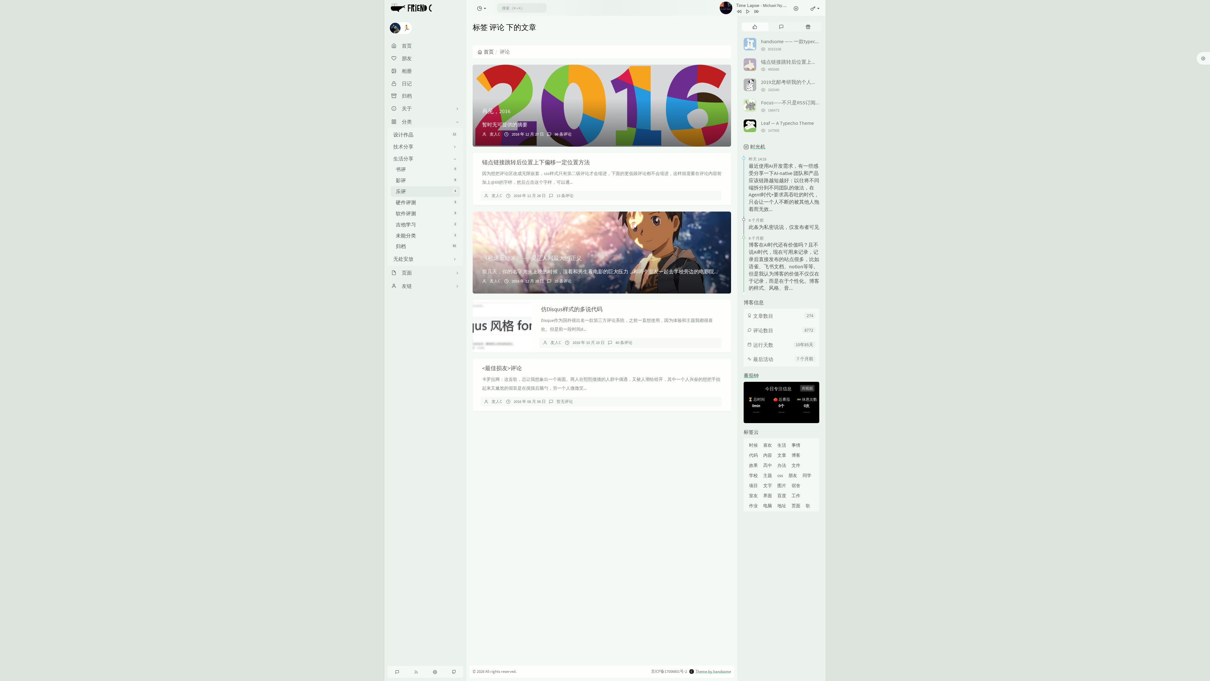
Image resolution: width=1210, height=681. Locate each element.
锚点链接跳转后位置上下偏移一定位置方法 (536, 162)
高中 (767, 465)
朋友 (792, 475)
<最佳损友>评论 (502, 368)
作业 (753, 506)
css (780, 475)
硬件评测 (426, 202)
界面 (767, 495)
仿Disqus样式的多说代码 (571, 309)
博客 (796, 455)
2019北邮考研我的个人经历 (791, 82)
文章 (781, 455)
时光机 (757, 146)
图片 (781, 485)
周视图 (807, 388)
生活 (781, 445)
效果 (753, 465)
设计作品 (424, 134)
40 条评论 (623, 342)
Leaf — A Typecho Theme (787, 123)
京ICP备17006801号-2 (669, 671)
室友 (753, 495)
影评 (426, 180)
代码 (753, 455)
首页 (489, 52)
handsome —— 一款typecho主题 (796, 41)
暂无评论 (564, 401)
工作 (796, 495)
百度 (781, 495)
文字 (767, 485)
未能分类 (426, 235)
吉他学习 (426, 224)
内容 (767, 455)
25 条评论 (563, 281)
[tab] (754, 27)
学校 (753, 475)
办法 (781, 465)
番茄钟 (751, 375)
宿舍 (796, 485)
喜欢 (767, 445)
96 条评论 (563, 134)
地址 (781, 506)
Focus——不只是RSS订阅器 (791, 102)
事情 (796, 445)
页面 (796, 506)
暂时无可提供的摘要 (504, 124)
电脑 (767, 506)
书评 (426, 169)
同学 (807, 475)
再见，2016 (496, 111)
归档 (426, 246)
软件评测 (426, 213)
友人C (495, 134)
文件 (796, 465)
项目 (753, 485)
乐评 (426, 191)
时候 (753, 445)
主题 (767, 475)
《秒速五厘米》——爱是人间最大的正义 (532, 258)
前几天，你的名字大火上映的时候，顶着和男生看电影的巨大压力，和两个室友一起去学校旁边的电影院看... (602, 271)
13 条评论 (564, 195)
